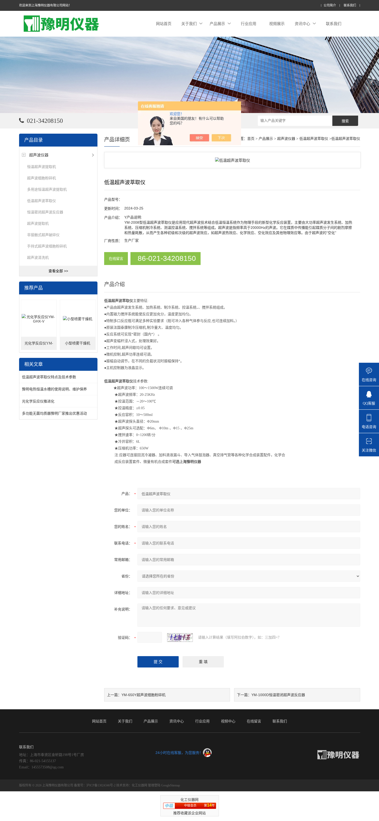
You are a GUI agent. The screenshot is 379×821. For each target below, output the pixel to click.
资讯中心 (302, 23)
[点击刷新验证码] (180, 637)
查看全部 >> (58, 271)
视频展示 (277, 23)
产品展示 (217, 23)
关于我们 (189, 23)
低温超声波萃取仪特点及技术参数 (49, 377)
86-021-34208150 (167, 258)
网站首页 (163, 23)
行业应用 (248, 23)
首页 (250, 139)
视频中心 (228, 721)
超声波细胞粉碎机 (41, 178)
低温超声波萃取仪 (41, 201)
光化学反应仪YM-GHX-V (38, 345)
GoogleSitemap (170, 785)
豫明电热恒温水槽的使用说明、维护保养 (54, 389)
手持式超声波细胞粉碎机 (47, 246)
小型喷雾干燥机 (77, 343)
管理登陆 (154, 785)
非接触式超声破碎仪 (43, 235)
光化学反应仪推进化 (38, 401)
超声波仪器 (38, 155)
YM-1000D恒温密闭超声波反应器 (278, 695)
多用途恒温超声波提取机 (47, 189)
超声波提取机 (38, 223)
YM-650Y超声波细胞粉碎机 (143, 695)
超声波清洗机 (38, 257)
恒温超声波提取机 (41, 167)
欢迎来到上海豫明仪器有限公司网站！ (45, 5)
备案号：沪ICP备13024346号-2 (95, 785)
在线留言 (116, 258)
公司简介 (330, 5)
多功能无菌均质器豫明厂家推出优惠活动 (54, 413)
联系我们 (350, 5)
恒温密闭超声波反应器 (45, 212)
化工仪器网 (139, 785)
